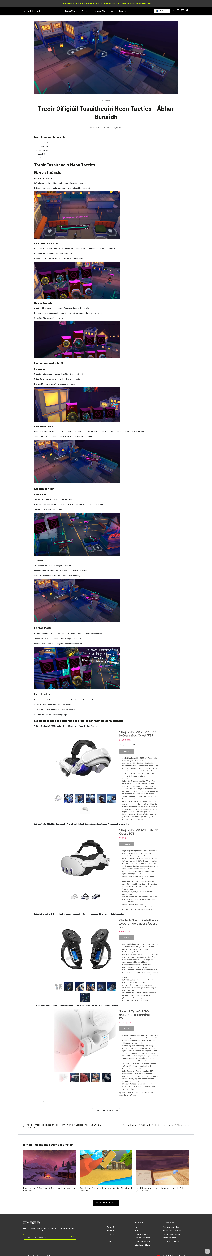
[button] (173, 10)
